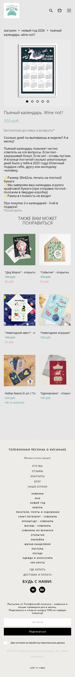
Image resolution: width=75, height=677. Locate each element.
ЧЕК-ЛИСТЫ (37, 562)
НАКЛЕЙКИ (37, 539)
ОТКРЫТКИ (38, 535)
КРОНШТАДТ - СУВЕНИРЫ (38, 521)
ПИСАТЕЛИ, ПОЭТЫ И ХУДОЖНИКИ (38, 512)
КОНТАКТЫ (38, 476)
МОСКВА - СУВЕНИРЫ (37, 525)
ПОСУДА (38, 553)
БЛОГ (37, 481)
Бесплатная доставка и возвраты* (29, 130)
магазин (10, 30)
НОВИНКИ (38, 493)
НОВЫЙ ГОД (37, 502)
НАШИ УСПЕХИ (37, 486)
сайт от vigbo (37, 668)
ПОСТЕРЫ (38, 548)
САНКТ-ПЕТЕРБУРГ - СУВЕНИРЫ (37, 516)
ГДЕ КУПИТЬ (38, 569)
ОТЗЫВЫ (37, 471)
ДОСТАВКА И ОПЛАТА (37, 574)
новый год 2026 (33, 30)
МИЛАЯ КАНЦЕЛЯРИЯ (38, 544)
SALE (38, 498)
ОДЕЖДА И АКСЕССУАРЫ (38, 558)
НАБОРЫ (37, 507)
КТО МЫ (37, 466)
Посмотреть (13, 210)
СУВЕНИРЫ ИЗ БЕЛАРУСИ (38, 530)
